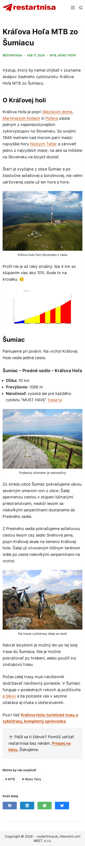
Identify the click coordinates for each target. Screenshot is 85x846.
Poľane (51, 118)
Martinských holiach (21, 118)
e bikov (9, 696)
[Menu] (73, 8)
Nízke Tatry (67, 55)
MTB (53, 55)
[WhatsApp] (44, 805)
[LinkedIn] (27, 805)
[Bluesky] (62, 805)
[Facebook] (10, 805)
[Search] (80, 7)
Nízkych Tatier (43, 144)
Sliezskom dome (57, 112)
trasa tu (55, 400)
